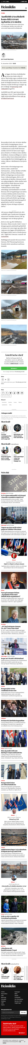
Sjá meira (13, 368)
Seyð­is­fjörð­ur (4, 404)
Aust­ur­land (4, 402)
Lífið (2, 1003)
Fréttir (3, 13)
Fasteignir (17, 992)
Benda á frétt (18, 1001)
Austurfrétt (4, 236)
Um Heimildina (19, 999)
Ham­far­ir (10, 402)
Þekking (3, 1001)
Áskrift (16, 995)
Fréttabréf (17, 997)
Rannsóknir (4, 993)
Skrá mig (23, 1012)
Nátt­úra (20, 402)
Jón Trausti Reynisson (7, 59)
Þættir (3, 1005)
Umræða (3, 999)
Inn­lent (15, 402)
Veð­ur (10, 404)
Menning (3, 997)
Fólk (2, 995)
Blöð (16, 993)
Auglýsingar (18, 1003)
